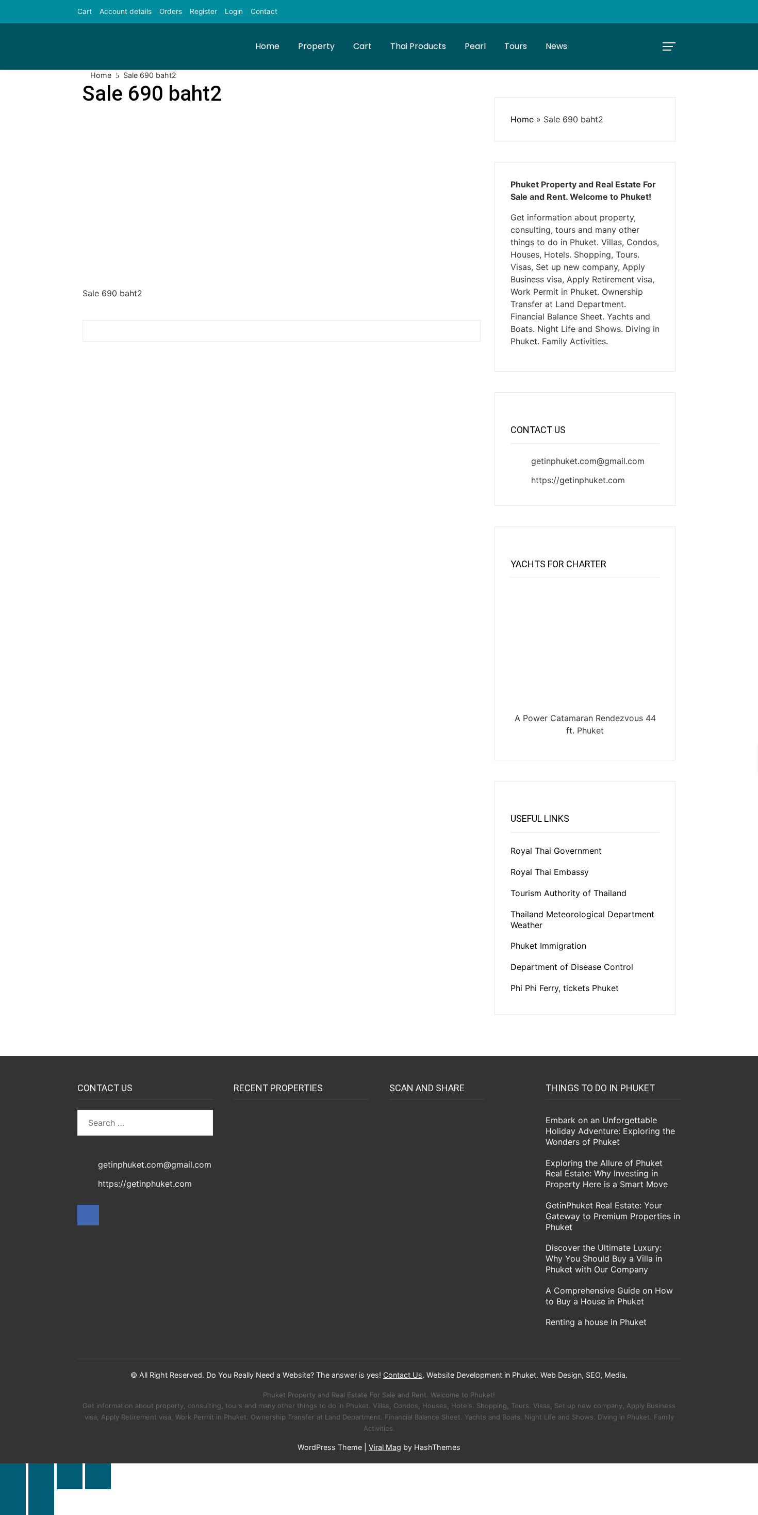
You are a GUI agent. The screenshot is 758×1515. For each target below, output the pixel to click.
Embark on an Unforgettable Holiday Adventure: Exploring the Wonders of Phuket (610, 1131)
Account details (126, 11)
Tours (515, 46)
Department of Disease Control (571, 967)
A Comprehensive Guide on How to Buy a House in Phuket (609, 1295)
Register (203, 11)
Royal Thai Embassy (549, 872)
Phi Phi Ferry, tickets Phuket (564, 988)
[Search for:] (145, 1123)
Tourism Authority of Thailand (568, 893)
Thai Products (418, 46)
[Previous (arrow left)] (13, 1502)
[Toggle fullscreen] (41, 1476)
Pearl (475, 46)
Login (234, 11)
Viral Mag (385, 1447)
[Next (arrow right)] (41, 1502)
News (556, 46)
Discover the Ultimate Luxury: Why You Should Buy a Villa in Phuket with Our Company (604, 1258)
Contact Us (402, 1374)
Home (267, 46)
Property (316, 46)
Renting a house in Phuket (596, 1322)
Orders (170, 11)
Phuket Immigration (548, 945)
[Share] (70, 1476)
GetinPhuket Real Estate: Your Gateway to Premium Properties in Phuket (613, 1216)
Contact (264, 11)
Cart (84, 11)
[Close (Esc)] (98, 1476)
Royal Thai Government (556, 851)
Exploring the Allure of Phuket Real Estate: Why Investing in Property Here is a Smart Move (607, 1174)
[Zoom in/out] (13, 1476)
